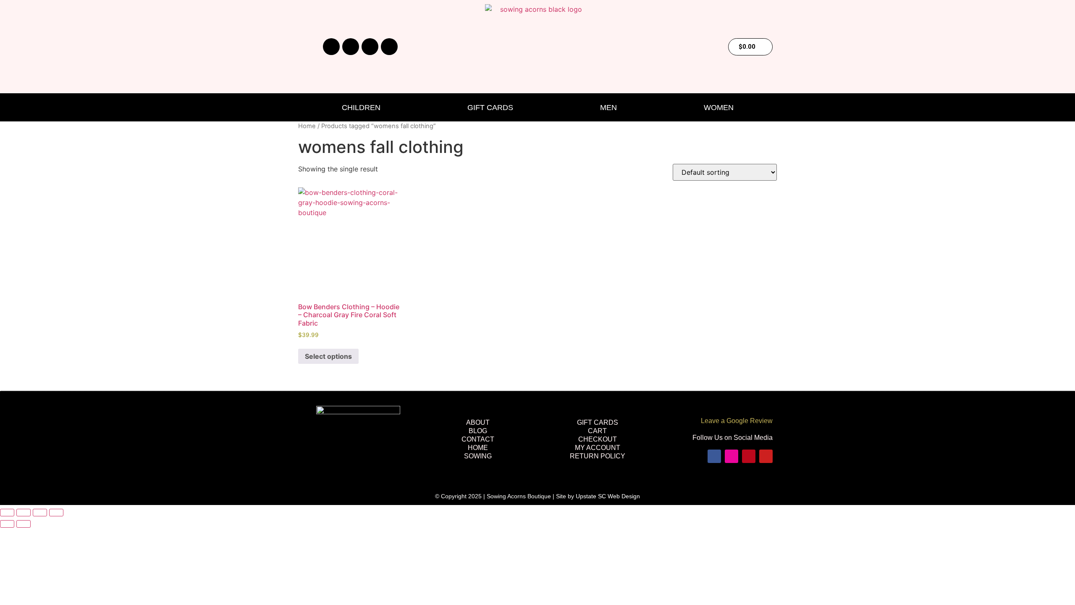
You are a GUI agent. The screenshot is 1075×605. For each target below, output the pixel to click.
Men (608, 107)
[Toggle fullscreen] (23, 512)
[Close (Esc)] (56, 512)
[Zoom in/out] (7, 512)
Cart (597, 430)
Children (361, 107)
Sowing (478, 456)
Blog (478, 430)
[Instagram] (350, 46)
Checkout (597, 439)
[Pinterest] (370, 46)
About (478, 422)
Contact (477, 439)
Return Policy (597, 456)
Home (307, 126)
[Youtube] (389, 46)
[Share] (40, 512)
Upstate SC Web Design (608, 496)
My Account (597, 447)
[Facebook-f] (331, 46)
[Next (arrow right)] (23, 524)
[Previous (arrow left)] (7, 524)
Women (719, 107)
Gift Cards (490, 107)
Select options (328, 356)
